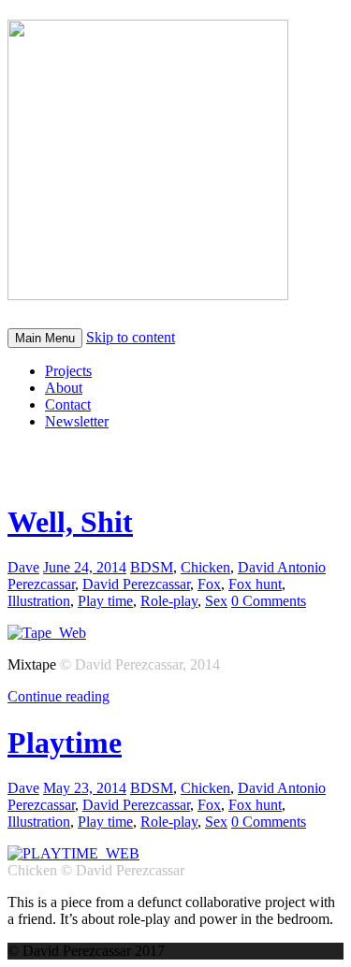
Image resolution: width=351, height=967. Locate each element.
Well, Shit (70, 522)
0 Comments (268, 601)
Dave (23, 567)
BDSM (151, 567)
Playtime (64, 742)
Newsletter (77, 421)
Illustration (38, 601)
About (63, 388)
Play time (105, 601)
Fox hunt (255, 584)
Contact (68, 404)
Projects (68, 371)
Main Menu (45, 338)
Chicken (205, 567)
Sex (216, 601)
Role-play (168, 601)
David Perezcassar (136, 584)
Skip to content (130, 337)
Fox (209, 584)
